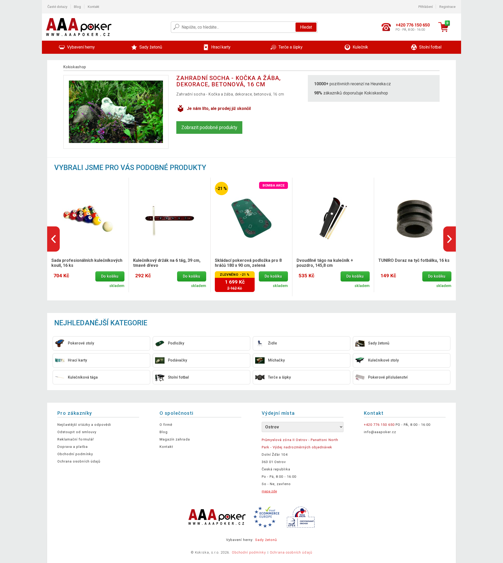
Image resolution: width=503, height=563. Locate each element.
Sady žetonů (266, 540)
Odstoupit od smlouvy (76, 432)
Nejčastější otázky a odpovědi (84, 425)
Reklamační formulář (75, 439)
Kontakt (93, 7)
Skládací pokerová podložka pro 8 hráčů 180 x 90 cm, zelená (248, 263)
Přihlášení (425, 7)
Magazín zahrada (175, 439)
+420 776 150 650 (379, 425)
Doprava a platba (72, 447)
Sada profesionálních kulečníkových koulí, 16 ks (86, 263)
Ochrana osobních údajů (78, 461)
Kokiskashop (74, 67)
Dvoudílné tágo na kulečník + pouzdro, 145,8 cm (325, 263)
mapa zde (269, 491)
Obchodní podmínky (75, 454)
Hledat (306, 27)
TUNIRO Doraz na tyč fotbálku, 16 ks (414, 260)
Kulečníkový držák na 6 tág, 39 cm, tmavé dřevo (166, 263)
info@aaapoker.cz (380, 432)
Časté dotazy (57, 7)
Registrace (447, 7)
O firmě (166, 425)
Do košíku (109, 276)
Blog (77, 7)
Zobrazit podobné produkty (209, 127)
